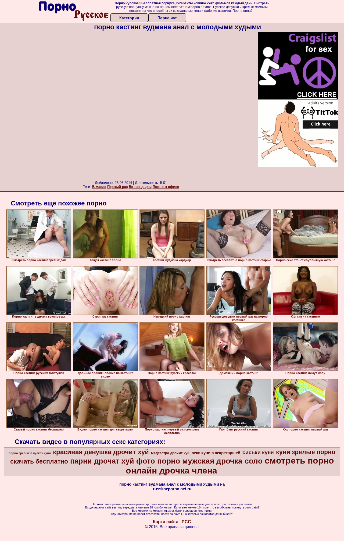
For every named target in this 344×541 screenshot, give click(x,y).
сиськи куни (258, 452)
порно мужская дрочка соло (210, 461)
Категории (129, 18)
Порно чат (167, 18)
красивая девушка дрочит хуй (101, 451)
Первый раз (117, 187)
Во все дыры (140, 187)
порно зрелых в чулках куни (30, 453)
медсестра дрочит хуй (170, 453)
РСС (186, 521)
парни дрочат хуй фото (112, 461)
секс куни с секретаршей (216, 453)
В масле (99, 187)
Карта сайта (165, 521)
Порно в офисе (166, 187)
